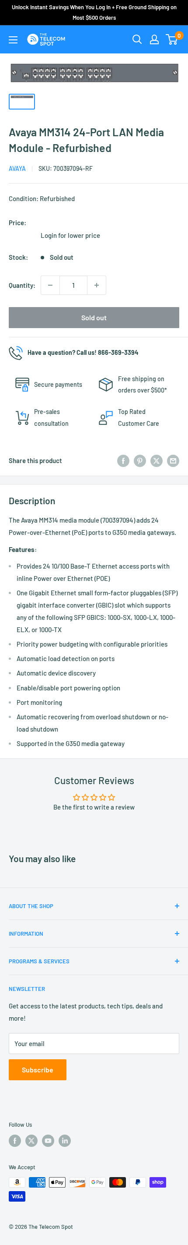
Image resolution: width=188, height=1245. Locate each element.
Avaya (17, 168)
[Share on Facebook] (123, 460)
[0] (172, 39)
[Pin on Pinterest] (140, 460)
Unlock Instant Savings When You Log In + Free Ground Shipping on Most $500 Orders (94, 12)
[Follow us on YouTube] (48, 1141)
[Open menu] (13, 39)
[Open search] (137, 39)
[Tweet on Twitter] (156, 460)
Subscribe (37, 1069)
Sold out (94, 317)
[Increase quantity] (96, 285)
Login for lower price (70, 235)
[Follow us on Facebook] (15, 1141)
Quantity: (22, 285)
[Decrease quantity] (50, 285)
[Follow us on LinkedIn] (65, 1141)
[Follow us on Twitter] (31, 1141)
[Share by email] (173, 460)
